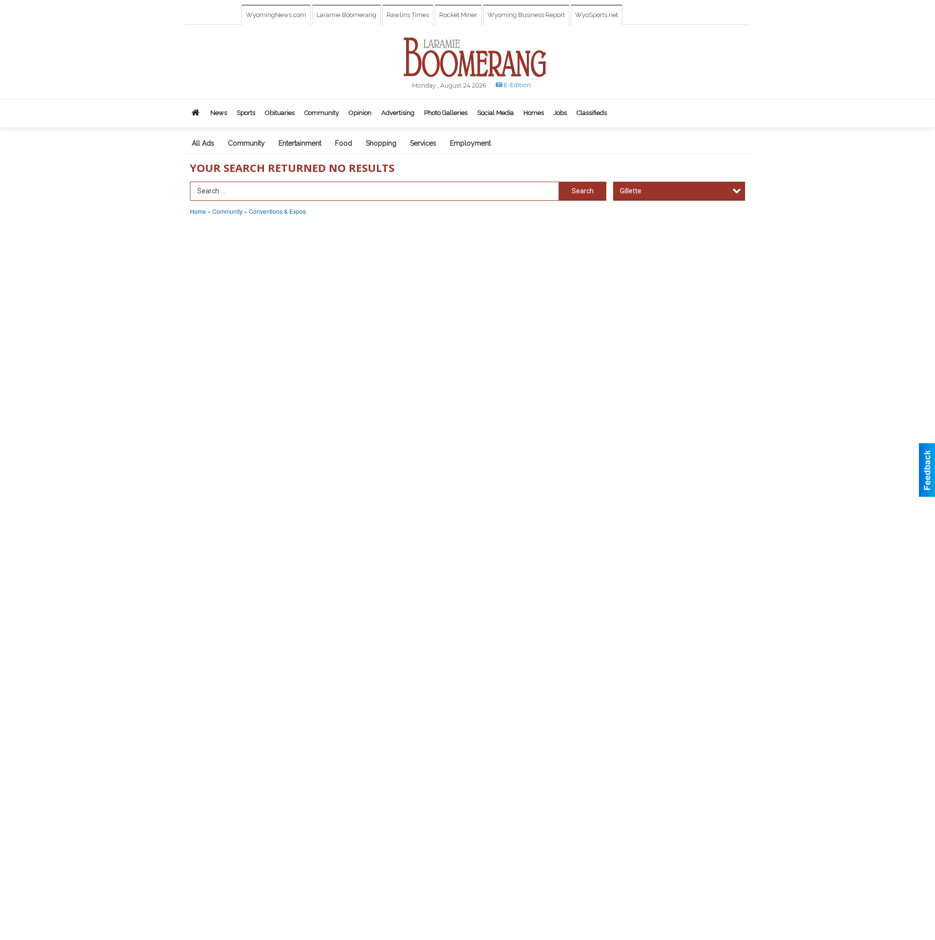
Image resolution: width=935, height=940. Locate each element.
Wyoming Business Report (526, 15)
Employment (470, 143)
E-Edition (516, 85)
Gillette (630, 191)
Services (423, 143)
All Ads (203, 143)
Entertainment (300, 143)
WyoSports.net (596, 15)
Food (343, 143)
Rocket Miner (458, 15)
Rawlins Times (408, 15)
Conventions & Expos (277, 211)
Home (198, 211)
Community (246, 143)
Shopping (381, 143)
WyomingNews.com (276, 15)
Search (583, 191)
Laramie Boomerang (346, 15)
